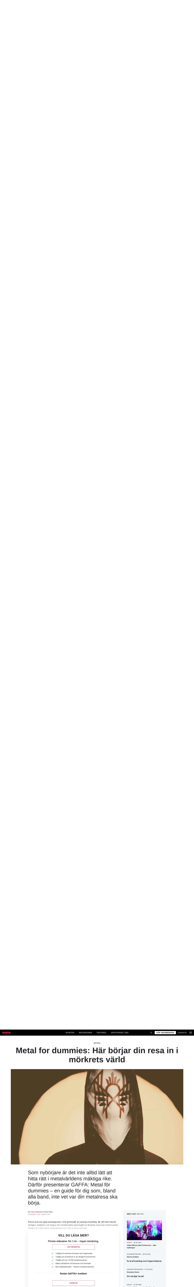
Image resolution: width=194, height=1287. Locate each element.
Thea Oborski (36, 1212)
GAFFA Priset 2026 (119, 1033)
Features (101, 1033)
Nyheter (70, 1033)
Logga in (182, 1033)
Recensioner (85, 1033)
